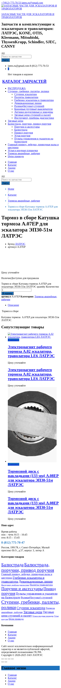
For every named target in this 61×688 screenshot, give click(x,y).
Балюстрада (20, 129)
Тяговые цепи (15, 120)
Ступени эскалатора (25, 94)
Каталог (12, 164)
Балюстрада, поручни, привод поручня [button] (29, 123)
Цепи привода (16, 156)
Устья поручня (22, 135)
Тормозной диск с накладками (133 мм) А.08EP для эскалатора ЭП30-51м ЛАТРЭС (33, 478)
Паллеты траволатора (26, 97)
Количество (52, 286)
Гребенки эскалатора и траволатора (34, 100)
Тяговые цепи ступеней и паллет (32, 115)
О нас (11, 170)
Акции (11, 167)
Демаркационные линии (28, 103)
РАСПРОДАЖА (17, 88)
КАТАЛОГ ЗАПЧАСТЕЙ (24, 81)
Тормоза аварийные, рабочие (24, 153)
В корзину (7, 293)
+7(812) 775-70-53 (11, 2)
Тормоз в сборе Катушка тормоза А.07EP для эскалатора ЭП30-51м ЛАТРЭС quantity (26, 285)
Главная (12, 162)
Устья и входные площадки (23, 150)
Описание (13, 305)
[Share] (6, 658)
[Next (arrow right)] (6, 661)
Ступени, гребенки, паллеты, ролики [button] (28, 91)
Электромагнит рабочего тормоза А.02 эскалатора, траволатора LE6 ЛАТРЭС (31, 351)
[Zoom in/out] (12, 658)
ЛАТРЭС (20, 244)
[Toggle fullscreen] (9, 658)
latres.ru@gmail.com (32, 2)
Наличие (6, 278)
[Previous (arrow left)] (2, 661)
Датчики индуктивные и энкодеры (33, 112)
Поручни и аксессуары (27, 126)
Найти (5, 60)
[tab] (34, 305)
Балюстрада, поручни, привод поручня (27, 567)
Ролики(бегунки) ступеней (29, 106)
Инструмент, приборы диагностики (34, 118)
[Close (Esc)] (2, 658)
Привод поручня (23, 132)
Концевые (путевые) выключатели (33, 109)
